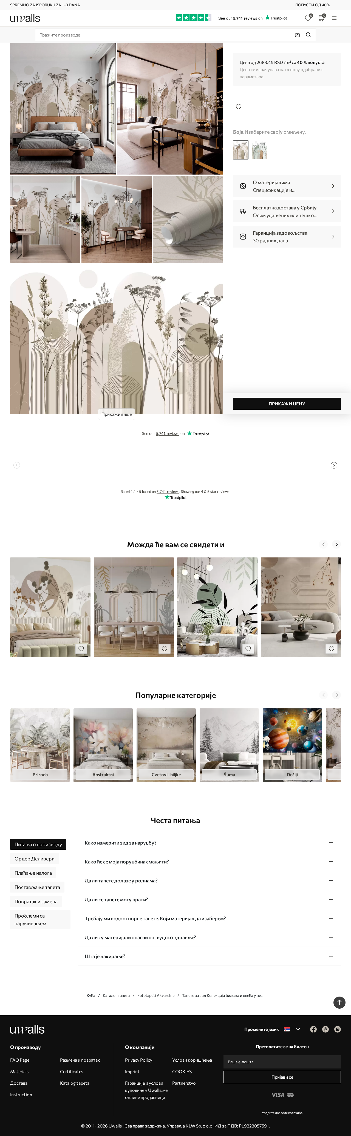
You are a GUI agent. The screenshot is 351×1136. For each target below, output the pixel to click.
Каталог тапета (116, 995)
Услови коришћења (192, 1059)
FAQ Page (19, 1059)
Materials (19, 1071)
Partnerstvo (184, 1082)
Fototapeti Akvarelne (155, 995)
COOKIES (182, 1071)
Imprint (132, 1071)
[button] (323, 544)
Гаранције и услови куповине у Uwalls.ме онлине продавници (146, 1090)
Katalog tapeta (74, 1082)
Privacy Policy (138, 1059)
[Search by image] (297, 34)
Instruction (21, 1094)
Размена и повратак (80, 1059)
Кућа (91, 995)
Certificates (71, 1071)
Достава (18, 1082)
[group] (40, 745)
